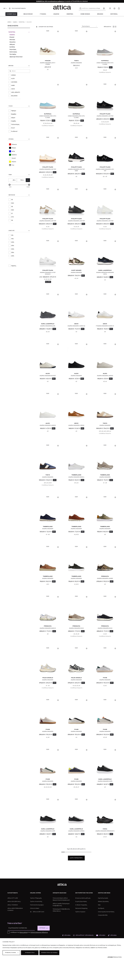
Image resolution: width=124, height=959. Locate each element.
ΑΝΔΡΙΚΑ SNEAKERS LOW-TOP (105, 115)
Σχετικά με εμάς (103, 898)
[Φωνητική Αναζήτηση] (104, 8)
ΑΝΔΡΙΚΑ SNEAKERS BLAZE (47, 325)
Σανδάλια (12, 47)
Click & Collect (34, 908)
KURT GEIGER (76, 270)
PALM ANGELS (47, 677)
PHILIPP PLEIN (105, 114)
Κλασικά (12, 37)
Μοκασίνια (12, 42)
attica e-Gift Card (38, 911)
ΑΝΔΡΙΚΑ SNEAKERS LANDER (105, 578)
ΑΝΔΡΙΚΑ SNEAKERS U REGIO (76, 425)
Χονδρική (101, 908)
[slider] (9, 185)
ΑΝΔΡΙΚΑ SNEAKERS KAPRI (105, 781)
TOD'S (76, 60)
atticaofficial (80, 935)
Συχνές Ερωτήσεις (81, 901)
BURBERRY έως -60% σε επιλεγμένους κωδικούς (49, 1)
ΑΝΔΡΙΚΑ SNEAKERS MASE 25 (48, 628)
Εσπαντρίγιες (13, 51)
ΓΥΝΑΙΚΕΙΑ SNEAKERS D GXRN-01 (105, 325)
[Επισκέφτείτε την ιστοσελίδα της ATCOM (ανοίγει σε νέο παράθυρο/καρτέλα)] (114, 957)
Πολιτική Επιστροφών (37, 905)
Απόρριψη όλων (30, 952)
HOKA (105, 829)
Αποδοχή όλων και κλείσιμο (49, 952)
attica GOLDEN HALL (14, 901)
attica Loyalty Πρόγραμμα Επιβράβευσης (61, 904)
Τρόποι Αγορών (80, 911)
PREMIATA (105, 576)
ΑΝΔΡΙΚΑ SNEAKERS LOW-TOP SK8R (76, 170)
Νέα (99, 905)
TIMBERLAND (76, 475)
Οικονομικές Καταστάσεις (106, 911)
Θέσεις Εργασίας (103, 901)
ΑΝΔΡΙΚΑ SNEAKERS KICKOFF (48, 375)
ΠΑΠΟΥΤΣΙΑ (21, 22)
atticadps (67, 935)
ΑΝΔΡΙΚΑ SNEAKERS (76, 62)
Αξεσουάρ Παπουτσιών (16, 56)
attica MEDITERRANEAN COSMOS (15, 909)
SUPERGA (105, 60)
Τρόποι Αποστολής (36, 901)
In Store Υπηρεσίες (81, 905)
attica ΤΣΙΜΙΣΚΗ (12, 905)
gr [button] (4, 8)
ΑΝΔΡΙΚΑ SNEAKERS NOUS (76, 628)
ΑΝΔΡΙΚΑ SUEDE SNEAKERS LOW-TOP (105, 170)
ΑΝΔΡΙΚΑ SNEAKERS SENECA (76, 477)
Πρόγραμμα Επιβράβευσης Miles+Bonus (61, 910)
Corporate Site (102, 915)
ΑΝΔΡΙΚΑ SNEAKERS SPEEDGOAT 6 (105, 830)
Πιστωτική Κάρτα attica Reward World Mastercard (61, 899)
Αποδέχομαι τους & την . (29, 932)
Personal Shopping (81, 908)
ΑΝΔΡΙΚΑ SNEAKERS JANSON (105, 375)
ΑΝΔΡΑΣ (15, 22)
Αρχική (9, 22)
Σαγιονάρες (13, 49)
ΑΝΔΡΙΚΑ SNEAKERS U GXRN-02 (76, 325)
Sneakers (12, 34)
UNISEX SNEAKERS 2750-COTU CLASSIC (105, 63)
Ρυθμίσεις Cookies (10, 952)
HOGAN (47, 60)
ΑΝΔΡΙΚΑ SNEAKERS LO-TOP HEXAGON (47, 273)
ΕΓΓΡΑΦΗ (42, 928)
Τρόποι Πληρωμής (36, 898)
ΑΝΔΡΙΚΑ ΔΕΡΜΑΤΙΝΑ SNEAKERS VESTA (105, 273)
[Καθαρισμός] (101, 8)
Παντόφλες (13, 54)
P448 (105, 677)
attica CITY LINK (12, 898)
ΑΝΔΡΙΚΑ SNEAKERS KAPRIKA (76, 830)
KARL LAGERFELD (105, 270)
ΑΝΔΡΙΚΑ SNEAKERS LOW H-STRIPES (47, 63)
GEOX (76, 323)
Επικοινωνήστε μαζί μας (82, 898)
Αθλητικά (12, 44)
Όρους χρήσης (23, 932)
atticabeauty (88, 935)
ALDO (48, 373)
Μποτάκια (12, 39)
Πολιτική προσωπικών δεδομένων (39, 932)
